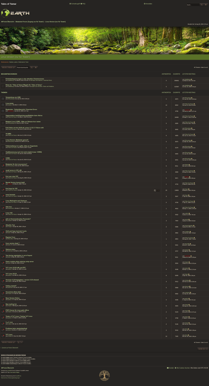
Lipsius (10, 104)
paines (16, 62)
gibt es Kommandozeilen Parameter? (18, 219)
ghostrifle (187, 243)
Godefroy (10, 111)
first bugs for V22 (11, 188)
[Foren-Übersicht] (15, 12)
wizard (9, 220)
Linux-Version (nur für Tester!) (15, 57)
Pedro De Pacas (189, 104)
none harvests (10, 194)
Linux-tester (10, 103)
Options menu (10, 249)
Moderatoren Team (23, 62)
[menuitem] (82, 3)
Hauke (9, 281)
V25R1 (8, 158)
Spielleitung (11, 80)
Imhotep (187, 280)
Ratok (186, 274)
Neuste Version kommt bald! (15, 182)
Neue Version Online (12, 298)
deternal (10, 251)
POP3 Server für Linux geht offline (17, 310)
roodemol (187, 292)
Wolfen (187, 177)
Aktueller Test (10, 225)
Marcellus (10, 238)
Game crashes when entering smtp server (20, 261)
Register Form (10, 237)
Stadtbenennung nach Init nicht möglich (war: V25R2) (24, 152)
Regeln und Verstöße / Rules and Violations (42, 86)
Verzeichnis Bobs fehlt (13, 292)
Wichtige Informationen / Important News (41, 80)
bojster (186, 250)
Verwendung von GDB (13, 97)
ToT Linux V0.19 (11, 274)
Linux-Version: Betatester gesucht (17, 140)
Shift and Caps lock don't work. (16, 231)
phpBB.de (18, 375)
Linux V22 (9, 213)
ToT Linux (9, 334)
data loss (9, 207)
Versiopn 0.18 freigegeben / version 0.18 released (22, 280)
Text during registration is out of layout (19, 255)
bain (9, 232)
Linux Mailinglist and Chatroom (16, 201)
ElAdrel (186, 164)
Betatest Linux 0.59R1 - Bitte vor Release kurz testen (23, 121)
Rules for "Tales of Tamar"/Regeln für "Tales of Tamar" (24, 85)
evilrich (186, 213)
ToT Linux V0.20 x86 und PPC (16, 267)
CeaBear (187, 231)
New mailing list (11, 304)
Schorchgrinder (189, 225)
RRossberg (11, 98)
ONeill (9, 336)
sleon (9, 330)
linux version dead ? (12, 243)
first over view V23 (12, 176)
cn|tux (9, 324)
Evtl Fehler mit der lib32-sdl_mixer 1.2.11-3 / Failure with (25, 128)
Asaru (186, 189)
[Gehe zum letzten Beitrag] (191, 79)
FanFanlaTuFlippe (14, 372)
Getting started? (11, 286)
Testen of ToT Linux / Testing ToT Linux (19, 316)
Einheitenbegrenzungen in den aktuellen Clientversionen (25, 79)
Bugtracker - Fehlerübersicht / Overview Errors (21, 109)
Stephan (11, 62)
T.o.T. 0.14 (9, 322)
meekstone (11, 208)
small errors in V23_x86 (14, 170)
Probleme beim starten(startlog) (16, 328)
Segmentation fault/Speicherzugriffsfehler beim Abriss (24, 115)
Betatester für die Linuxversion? (16, 164)
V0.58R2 (8, 134)
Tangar (10, 226)
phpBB (9, 370)
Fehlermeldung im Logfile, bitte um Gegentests (22, 146)
